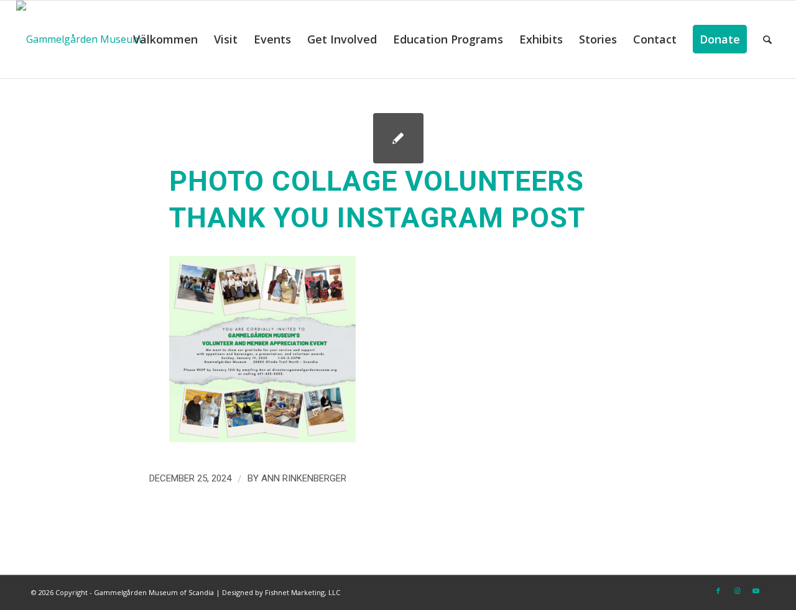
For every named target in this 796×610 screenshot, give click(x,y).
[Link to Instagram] (737, 590)
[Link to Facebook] (718, 590)
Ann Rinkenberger (303, 478)
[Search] (767, 39)
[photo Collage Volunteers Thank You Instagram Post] (398, 138)
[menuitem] (165, 39)
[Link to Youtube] (755, 590)
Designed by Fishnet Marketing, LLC (281, 592)
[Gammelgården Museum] (78, 39)
